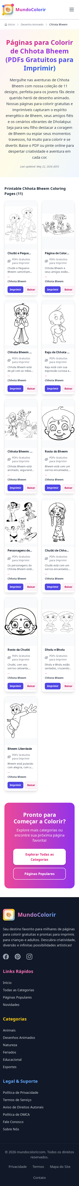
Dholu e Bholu (55, 650)
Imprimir (15, 289)
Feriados (9, 1052)
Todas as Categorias (18, 990)
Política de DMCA (16, 1114)
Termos (38, 1166)
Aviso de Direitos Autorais (23, 1107)
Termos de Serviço (17, 1100)
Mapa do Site (60, 1166)
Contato (39, 1177)
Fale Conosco (13, 1122)
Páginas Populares (39, 874)
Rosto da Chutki (19, 650)
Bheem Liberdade (20, 749)
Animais (9, 1030)
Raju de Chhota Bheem (61, 352)
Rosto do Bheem (56, 451)
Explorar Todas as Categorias (39, 857)
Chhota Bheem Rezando (24, 352)
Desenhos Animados (19, 1037)
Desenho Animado (32, 24)
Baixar (31, 289)
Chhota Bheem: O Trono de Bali (29, 451)
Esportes (10, 1067)
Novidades (11, 1004)
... (9, 276)
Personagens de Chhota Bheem (29, 550)
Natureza (10, 1045)
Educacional (12, 1059)
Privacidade (18, 1166)
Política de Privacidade (20, 1092)
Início (11, 24)
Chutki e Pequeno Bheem (25, 253)
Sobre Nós (11, 1129)
